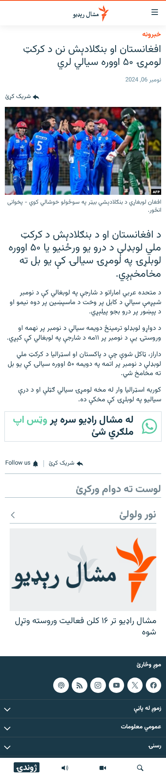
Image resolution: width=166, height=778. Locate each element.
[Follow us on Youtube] (116, 685)
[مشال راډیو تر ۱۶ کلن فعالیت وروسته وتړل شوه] (83, 569)
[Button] (22, 97)
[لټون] (140, 768)
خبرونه (151, 34)
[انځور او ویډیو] (103, 768)
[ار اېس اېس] (79, 685)
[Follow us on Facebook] (153, 685)
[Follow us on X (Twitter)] (135, 685)
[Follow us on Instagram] (98, 685)
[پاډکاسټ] (60, 685)
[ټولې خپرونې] (65, 768)
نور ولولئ (137, 515)
